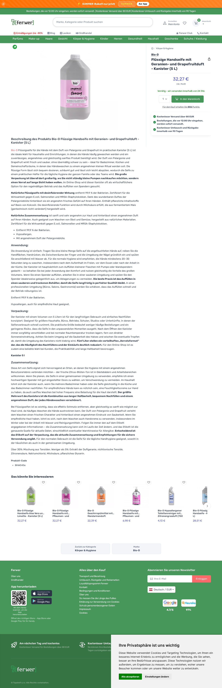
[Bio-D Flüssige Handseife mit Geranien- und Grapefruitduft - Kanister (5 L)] (75, 88)
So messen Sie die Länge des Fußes (97, 598)
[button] (41, 593)
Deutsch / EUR (163, 589)
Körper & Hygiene (164, 48)
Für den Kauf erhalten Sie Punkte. (181, 107)
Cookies (83, 613)
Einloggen (201, 578)
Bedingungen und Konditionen (94, 590)
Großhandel (85, 33)
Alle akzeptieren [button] (130, 676)
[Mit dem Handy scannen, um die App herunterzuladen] (20, 598)
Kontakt (204, 33)
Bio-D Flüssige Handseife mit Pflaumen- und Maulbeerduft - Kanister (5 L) (65, 516)
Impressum (85, 609)
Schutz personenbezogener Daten (97, 605)
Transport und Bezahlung (92, 576)
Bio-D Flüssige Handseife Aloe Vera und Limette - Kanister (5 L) (30, 513)
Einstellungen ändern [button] (157, 676)
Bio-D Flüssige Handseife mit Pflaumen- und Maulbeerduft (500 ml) (135, 514)
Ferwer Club (185, 33)
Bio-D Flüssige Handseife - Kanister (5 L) (205, 513)
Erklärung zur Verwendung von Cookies (99, 601)
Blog (52, 33)
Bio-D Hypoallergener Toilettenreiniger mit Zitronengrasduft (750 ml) (170, 514)
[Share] (209, 59)
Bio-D (14, 150)
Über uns (15, 576)
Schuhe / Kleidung (195, 38)
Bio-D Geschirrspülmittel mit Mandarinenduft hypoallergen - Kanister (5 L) (101, 516)
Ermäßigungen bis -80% (29, 33)
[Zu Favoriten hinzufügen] (43, 482)
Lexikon (67, 33)
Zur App (143, 4)
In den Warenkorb (189, 99)
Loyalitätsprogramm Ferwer (93, 583)
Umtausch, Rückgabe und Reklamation (99, 580)
